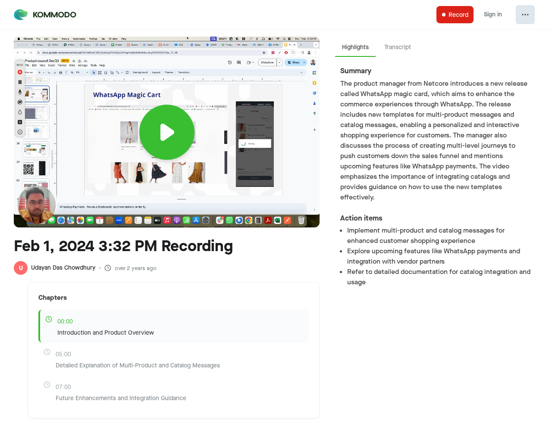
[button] (167, 118)
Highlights (355, 47)
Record (458, 15)
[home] (46, 15)
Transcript (397, 47)
